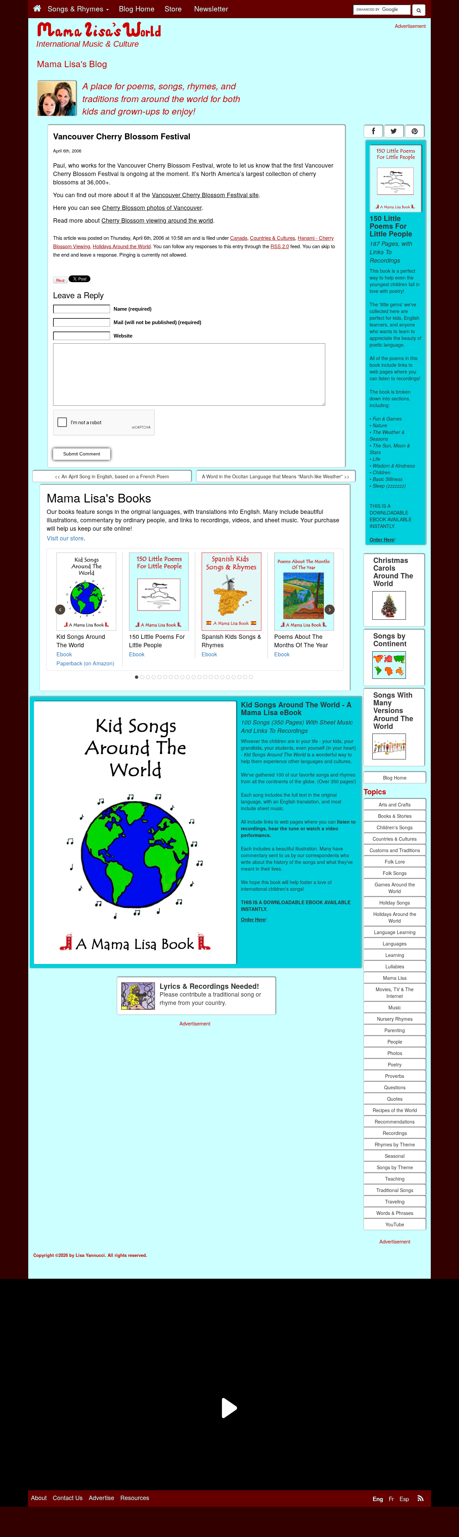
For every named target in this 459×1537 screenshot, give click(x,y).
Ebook (64, 654)
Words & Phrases (394, 1213)
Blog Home (395, 777)
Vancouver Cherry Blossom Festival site (205, 194)
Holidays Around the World (122, 246)
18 (234, 677)
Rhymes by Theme (395, 1144)
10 (188, 677)
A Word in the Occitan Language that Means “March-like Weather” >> (275, 476)
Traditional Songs (394, 1190)
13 (205, 677)
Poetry (395, 1064)
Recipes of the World (395, 1110)
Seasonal (395, 1155)
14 (211, 677)
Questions (395, 1087)
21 (251, 677)
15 (216, 677)
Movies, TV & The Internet (395, 992)
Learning (394, 955)
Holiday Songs (394, 902)
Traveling (395, 1201)
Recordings (395, 1133)
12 (199, 677)
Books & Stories (395, 816)
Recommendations (395, 1121)
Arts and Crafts (395, 804)
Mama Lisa (395, 977)
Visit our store (65, 538)
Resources (134, 1497)
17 (228, 677)
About (39, 1497)
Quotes (395, 1098)
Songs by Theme (395, 1167)
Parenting (394, 1030)
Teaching (395, 1178)
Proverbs (394, 1075)
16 (222, 677)
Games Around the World (395, 887)
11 (194, 677)
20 (245, 677)
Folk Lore (395, 861)
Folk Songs (395, 873)
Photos (394, 1053)
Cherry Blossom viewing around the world (157, 220)
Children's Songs (395, 827)
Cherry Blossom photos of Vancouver (152, 207)
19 (239, 677)
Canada (238, 237)
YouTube (394, 1224)
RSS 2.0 (279, 246)
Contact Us (68, 1497)
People (394, 1041)
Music (394, 1007)
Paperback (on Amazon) (85, 663)
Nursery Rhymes (395, 1018)
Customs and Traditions (395, 850)
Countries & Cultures (272, 237)
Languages (395, 943)
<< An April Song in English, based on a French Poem (112, 476)
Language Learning (395, 932)
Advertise (101, 1497)
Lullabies (394, 966)
